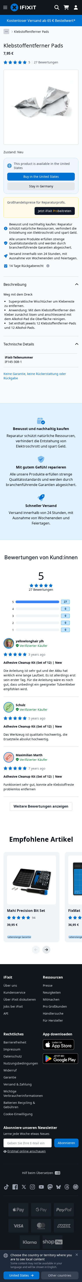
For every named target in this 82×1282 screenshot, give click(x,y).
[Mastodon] (50, 1187)
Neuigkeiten (52, 992)
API (5, 1013)
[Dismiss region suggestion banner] (77, 1254)
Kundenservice (14, 992)
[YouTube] (41, 1187)
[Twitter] (23, 1187)
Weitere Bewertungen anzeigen (41, 806)
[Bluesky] (58, 1187)
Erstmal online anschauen (26, 1151)
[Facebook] (15, 1187)
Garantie (9, 1077)
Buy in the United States (41, 176)
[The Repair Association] (75, 1187)
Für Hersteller (53, 1020)
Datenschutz (12, 1056)
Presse (47, 985)
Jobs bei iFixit (13, 1006)
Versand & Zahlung (17, 1084)
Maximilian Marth (29, 755)
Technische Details (18, 344)
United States (19, 1275)
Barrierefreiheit (14, 1042)
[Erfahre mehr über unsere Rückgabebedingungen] (47, 265)
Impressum (11, 1049)
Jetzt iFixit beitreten (54, 211)
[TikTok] (6, 1187)
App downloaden (57, 1034)
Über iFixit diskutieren (19, 999)
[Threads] (67, 1187)
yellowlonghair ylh (30, 641)
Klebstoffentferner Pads (31, 32)
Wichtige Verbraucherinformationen (23, 1093)
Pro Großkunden (55, 1006)
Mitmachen (51, 999)
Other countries (59, 1275)
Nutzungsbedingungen (20, 1063)
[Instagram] (32, 1187)
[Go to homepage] (25, 7)
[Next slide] (46, 950)
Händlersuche (53, 1013)
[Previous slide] (36, 950)
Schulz (20, 705)
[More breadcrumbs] (6, 31)
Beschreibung (14, 284)
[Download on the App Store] (58, 1044)
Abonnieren (66, 1143)
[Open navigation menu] (5, 7)
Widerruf (10, 1070)
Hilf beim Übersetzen (37, 1173)
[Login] (75, 7)
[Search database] (57, 7)
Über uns (10, 985)
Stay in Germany (41, 186)
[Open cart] (66, 7)
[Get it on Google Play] (60, 1058)
